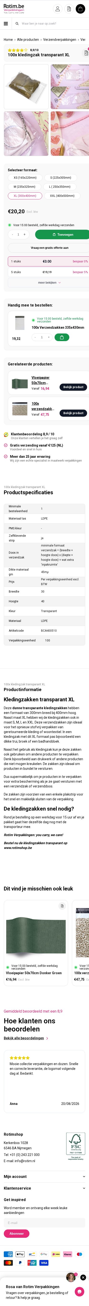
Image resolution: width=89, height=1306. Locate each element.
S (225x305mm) (60, 177)
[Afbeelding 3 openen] (26, 133)
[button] (57, 9)
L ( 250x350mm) (59, 186)
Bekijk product (73, 387)
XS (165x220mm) (25, 177)
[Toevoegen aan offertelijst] (62, 906)
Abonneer (16, 1233)
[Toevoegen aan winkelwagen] (62, 337)
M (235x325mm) (24, 186)
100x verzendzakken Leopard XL (44, 406)
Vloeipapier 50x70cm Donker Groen (43, 380)
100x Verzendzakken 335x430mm (58, 327)
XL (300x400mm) (25, 196)
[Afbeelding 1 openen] (26, 86)
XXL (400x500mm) (62, 196)
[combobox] (53, 23)
